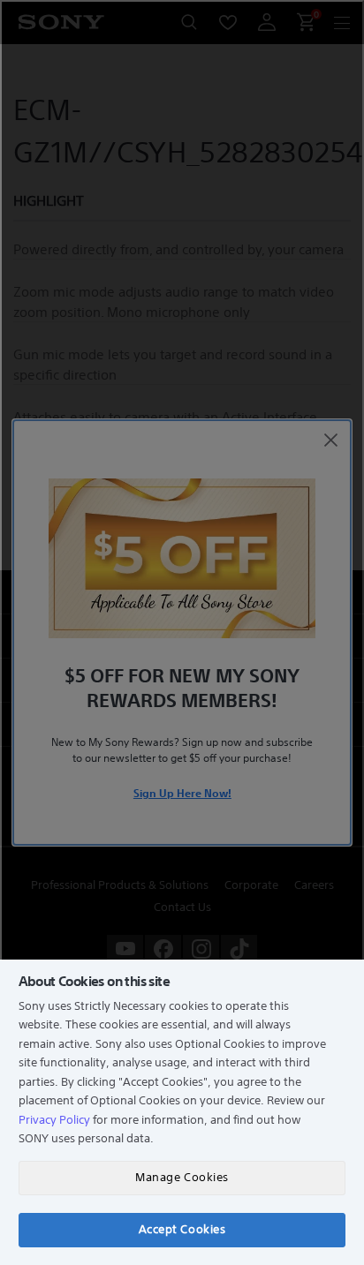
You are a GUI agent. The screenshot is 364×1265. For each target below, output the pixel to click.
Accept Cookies (182, 1229)
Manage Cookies (181, 1177)
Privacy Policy (54, 1119)
